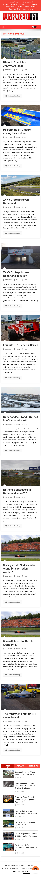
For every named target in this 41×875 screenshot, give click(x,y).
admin (18, 70)
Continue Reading (14, 96)
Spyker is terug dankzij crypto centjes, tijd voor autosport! (25, 799)
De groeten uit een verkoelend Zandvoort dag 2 (26, 847)
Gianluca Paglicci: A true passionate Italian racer (25, 773)
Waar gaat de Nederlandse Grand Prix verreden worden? (19, 569)
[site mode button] (34, 27)
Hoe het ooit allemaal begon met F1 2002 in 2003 (26, 812)
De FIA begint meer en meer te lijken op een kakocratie (26, 835)
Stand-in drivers (28, 9)
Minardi (34, 4)
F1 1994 (33, 7)
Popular (20, 766)
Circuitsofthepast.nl (11, 4)
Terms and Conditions (20, 871)
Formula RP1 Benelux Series (20, 345)
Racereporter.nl (28, 2)
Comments (33, 766)
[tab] (7, 766)
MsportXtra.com (24, 4)
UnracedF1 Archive (14, 2)
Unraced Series (9, 7)
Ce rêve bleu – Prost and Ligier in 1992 (25, 823)
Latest (7, 766)
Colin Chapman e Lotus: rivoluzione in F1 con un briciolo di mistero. (25, 785)
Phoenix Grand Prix (14, 9)
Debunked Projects (23, 7)
